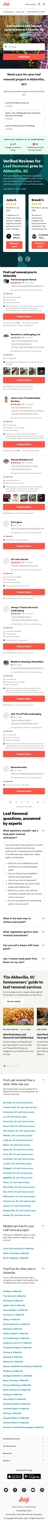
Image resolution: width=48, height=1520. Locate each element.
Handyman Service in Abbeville (17, 1343)
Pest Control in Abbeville (14, 1399)
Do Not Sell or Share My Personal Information (24, 1514)
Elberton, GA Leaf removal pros (17, 1135)
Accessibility (23, 1510)
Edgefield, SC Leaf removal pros (18, 1177)
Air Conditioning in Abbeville (16, 1338)
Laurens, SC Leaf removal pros (17, 1163)
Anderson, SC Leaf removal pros (18, 1140)
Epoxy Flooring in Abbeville (15, 1380)
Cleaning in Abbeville (13, 1357)
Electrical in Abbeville (13, 1361)
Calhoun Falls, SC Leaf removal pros (20, 1107)
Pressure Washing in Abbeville (17, 1385)
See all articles (14, 1001)
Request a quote (14, 245)
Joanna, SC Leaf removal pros (17, 1205)
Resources (7, 1453)
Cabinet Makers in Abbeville (16, 1422)
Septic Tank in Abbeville (14, 1305)
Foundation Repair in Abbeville (17, 1347)
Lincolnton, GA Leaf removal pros (18, 1159)
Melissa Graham (10, 1029)
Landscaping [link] (8, 12)
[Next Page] (43, 802)
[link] (8, 236)
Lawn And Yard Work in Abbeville (18, 1248)
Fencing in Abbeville (12, 1352)
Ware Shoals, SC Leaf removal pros (19, 1130)
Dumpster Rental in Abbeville (16, 1403)
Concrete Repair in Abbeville (16, 1408)
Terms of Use (17, 1507)
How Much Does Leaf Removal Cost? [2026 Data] (18, 1036)
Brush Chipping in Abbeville (15, 1258)
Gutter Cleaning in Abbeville (16, 1253)
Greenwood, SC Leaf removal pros (18, 1112)
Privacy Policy (30, 1507)
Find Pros (24, 56)
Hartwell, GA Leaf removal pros (17, 1173)
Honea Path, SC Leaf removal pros (19, 1126)
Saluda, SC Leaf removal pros (16, 1215)
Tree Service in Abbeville (14, 1296)
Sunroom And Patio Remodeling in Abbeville (23, 1427)
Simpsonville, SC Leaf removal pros (19, 1210)
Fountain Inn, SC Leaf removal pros (19, 1201)
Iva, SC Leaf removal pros (15, 1116)
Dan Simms (41, 1029)
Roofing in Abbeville (12, 1291)
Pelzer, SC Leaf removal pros (16, 1182)
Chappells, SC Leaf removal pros (18, 1168)
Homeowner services (11, 1439)
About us (6, 1460)
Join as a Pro (30, 4)
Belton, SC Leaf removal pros (16, 1144)
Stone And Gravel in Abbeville (17, 1389)
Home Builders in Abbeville (15, 1310)
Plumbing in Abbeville (13, 1300)
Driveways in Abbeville (13, 1314)
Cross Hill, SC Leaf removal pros (18, 1154)
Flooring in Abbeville (12, 1328)
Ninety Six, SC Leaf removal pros (18, 1149)
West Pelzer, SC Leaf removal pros (19, 1187)
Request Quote (24, 316)
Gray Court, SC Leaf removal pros (18, 1191)
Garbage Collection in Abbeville (17, 1375)
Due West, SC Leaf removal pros (18, 1102)
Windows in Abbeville (13, 1371)
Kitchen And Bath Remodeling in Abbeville (22, 1366)
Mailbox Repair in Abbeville (15, 1333)
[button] (7, 371)
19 (38, 802)
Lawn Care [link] (20, 12)
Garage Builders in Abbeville (16, 1418)
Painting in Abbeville (12, 1394)
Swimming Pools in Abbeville (16, 1324)
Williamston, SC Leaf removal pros (19, 1196)
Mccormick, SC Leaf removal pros (18, 1121)
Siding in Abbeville (11, 1319)
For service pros (9, 1446)
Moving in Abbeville (12, 1413)
